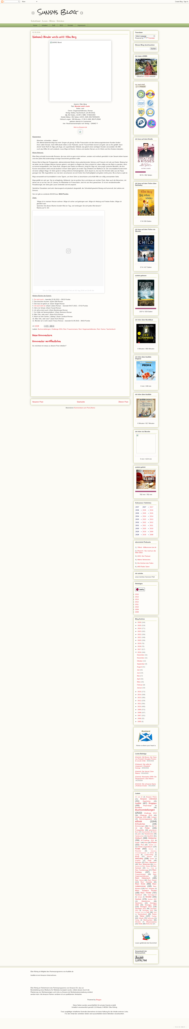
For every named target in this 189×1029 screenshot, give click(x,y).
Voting (137, 920)
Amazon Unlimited (148, 799)
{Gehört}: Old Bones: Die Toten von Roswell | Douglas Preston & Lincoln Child (146, 759)
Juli (138, 670)
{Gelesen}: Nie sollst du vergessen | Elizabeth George (143, 766)
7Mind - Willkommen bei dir (146, 547)
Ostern (152, 858)
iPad (145, 842)
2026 (144, 510)
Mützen (149, 856)
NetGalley (139, 858)
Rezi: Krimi (140, 884)
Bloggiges (153, 803)
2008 (151, 534)
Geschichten (146, 832)
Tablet (155, 912)
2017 (151, 507)
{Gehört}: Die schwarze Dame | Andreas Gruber (145, 785)
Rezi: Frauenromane (70, 329)
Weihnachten (147, 920)
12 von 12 (138, 797)
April (139, 679)
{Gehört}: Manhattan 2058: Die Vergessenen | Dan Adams (146, 777)
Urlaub (141, 918)
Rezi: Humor (101, 329)
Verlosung (150, 918)
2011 (151, 525)
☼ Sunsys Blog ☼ (57, 12)
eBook (138, 821)
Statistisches (145, 901)
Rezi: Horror (139, 880)
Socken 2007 (152, 899)
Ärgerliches (146, 801)
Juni (138, 673)
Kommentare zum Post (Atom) (84, 408)
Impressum (81, 25)
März (139, 682)
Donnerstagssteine (145, 819)
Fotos (147, 828)
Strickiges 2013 (147, 910)
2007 (140, 715)
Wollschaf (149, 924)
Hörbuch (138, 838)
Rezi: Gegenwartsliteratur (87, 329)
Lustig (137, 854)
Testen (154, 914)
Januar (139, 688)
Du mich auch (39, 299)
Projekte (137, 860)
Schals (140, 897)
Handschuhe (148, 834)
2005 (140, 721)
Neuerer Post (37, 402)
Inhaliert (44, 25)
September (141, 664)
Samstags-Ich (152, 895)
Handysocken (139, 836)
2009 (151, 531)
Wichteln (138, 922)
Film (150, 826)
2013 (151, 519)
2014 (151, 516)
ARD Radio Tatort (143, 566)
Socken (138, 899)
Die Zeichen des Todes (145, 563)
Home (35, 25)
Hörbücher (152, 838)
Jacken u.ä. (153, 845)
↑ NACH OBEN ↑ (180, 1027)
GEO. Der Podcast (143, 556)
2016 (151, 510)
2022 (144, 522)
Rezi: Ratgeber (150, 888)
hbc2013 (150, 836)
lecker (152, 853)
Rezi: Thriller (145, 893)
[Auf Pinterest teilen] (53, 326)
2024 (144, 516)
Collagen (154, 817)
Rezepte (138, 862)
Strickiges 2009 (151, 905)
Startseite (81, 402)
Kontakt (70, 25)
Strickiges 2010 (146, 907)
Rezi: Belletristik (144, 864)
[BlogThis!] (47, 326)
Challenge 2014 (150, 813)
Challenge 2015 (146, 815)
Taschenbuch (111, 329)
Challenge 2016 (57, 329)
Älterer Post (123, 402)
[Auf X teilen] (49, 326)
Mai (138, 676)
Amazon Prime (151, 797)
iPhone (154, 842)
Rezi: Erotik (150, 868)
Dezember (141, 655)
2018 (144, 534)
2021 (144, 525)
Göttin (155, 832)
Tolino (142, 916)
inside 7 (138, 842)
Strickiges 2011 (140, 908)
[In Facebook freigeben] (51, 326)
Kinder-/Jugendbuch (145, 847)
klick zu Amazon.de (80, 127)
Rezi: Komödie (146, 882)
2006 (140, 718)
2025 (144, 513)
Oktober (140, 661)
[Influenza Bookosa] (146, 74)
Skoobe (148, 897)
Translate (151, 38)
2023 (144, 519)
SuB (53, 25)
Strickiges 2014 (139, 912)
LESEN (146, 76)
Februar (140, 685)
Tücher (154, 916)
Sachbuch (138, 895)
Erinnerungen (140, 826)
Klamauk (151, 849)
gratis (139, 834)
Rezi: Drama (146, 866)
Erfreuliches (140, 824)
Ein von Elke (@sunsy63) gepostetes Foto (57, 290)
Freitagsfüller (139, 830)
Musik (137, 856)
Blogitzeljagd (147, 805)
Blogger (98, 1000)
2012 (151, 522)
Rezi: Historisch (142, 878)
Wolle (140, 924)
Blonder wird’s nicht (82, 106)
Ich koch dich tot (39, 306)
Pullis (149, 860)
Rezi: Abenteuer (151, 862)
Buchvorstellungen (44, 329)
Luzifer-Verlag (148, 854)
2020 (144, 528)
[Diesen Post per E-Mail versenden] (45, 326)
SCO (61, 25)
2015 (151, 513)
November (141, 658)
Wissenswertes (151, 922)
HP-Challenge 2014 (147, 840)
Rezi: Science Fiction (146, 891)
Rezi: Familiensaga (142, 870)
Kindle (137, 849)
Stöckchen (138, 903)
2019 (144, 531)
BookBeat (138, 807)
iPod (142, 845)
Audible (138, 803)
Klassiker (138, 851)
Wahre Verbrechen (143, 559)
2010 (151, 528)
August (139, 667)
